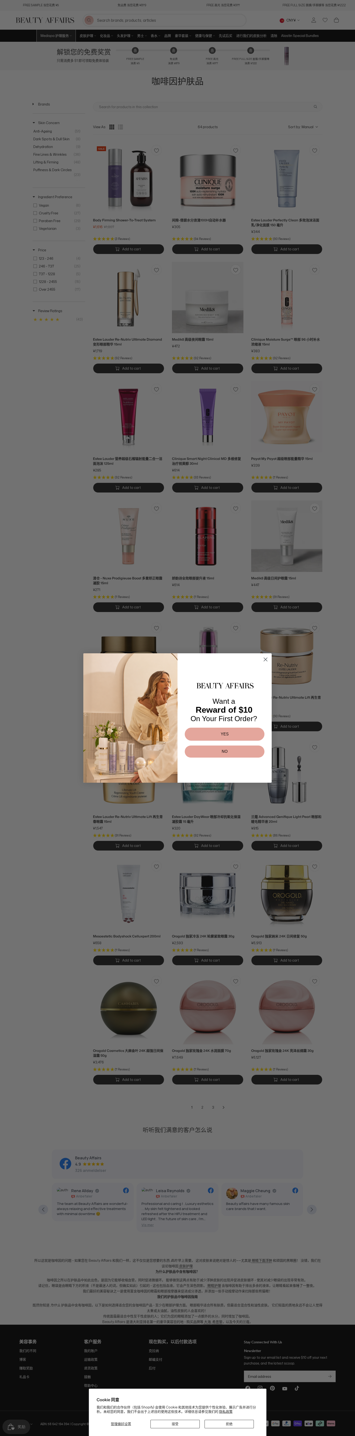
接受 (175, 1424)
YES (225, 734)
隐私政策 (226, 1411)
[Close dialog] (265, 659)
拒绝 (229, 1424)
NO (224, 751)
